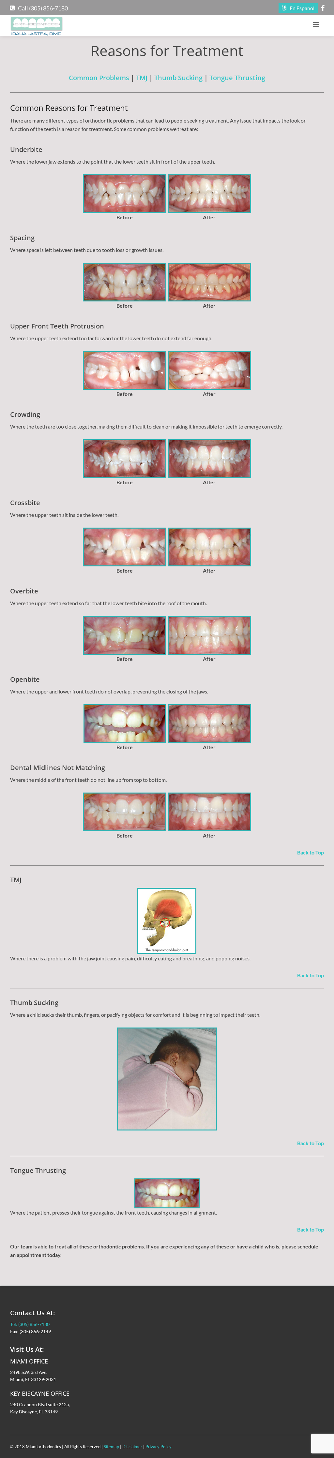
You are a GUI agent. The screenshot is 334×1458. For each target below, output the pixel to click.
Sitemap (111, 1446)
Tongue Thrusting (237, 77)
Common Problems (99, 77)
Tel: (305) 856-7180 (30, 1324)
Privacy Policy (158, 1446)
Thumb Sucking (178, 77)
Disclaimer (132, 1446)
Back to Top (310, 852)
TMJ (141, 77)
